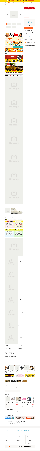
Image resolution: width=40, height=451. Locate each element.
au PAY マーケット (6, 422)
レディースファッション (14, 422)
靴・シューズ (18, 422)
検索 (23, 2)
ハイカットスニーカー (25, 422)
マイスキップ (10, 422)
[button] (34, 11)
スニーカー (21, 422)
